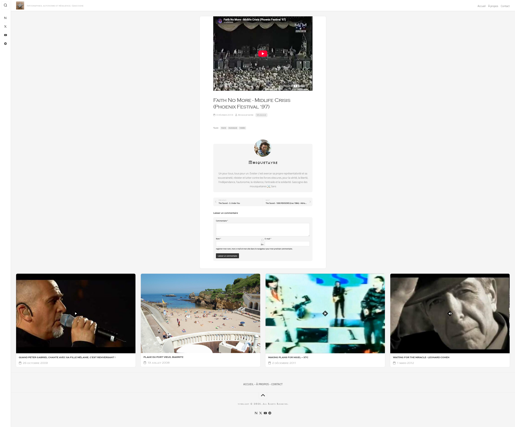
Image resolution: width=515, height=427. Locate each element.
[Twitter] (5, 26)
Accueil (481, 6)
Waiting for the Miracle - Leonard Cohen (421, 357)
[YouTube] (5, 35)
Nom (218, 238)
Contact (505, 6)
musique (233, 128)
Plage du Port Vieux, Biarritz (163, 357)
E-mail (268, 238)
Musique (261, 115)
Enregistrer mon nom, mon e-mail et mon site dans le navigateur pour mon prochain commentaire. (254, 246)
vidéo (242, 128)
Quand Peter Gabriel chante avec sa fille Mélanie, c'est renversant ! (67, 357)
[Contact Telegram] (5, 43)
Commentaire (222, 220)
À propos (493, 6)
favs (223, 128)
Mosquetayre (245, 115)
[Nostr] (5, 18)
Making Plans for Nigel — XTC (288, 357)
